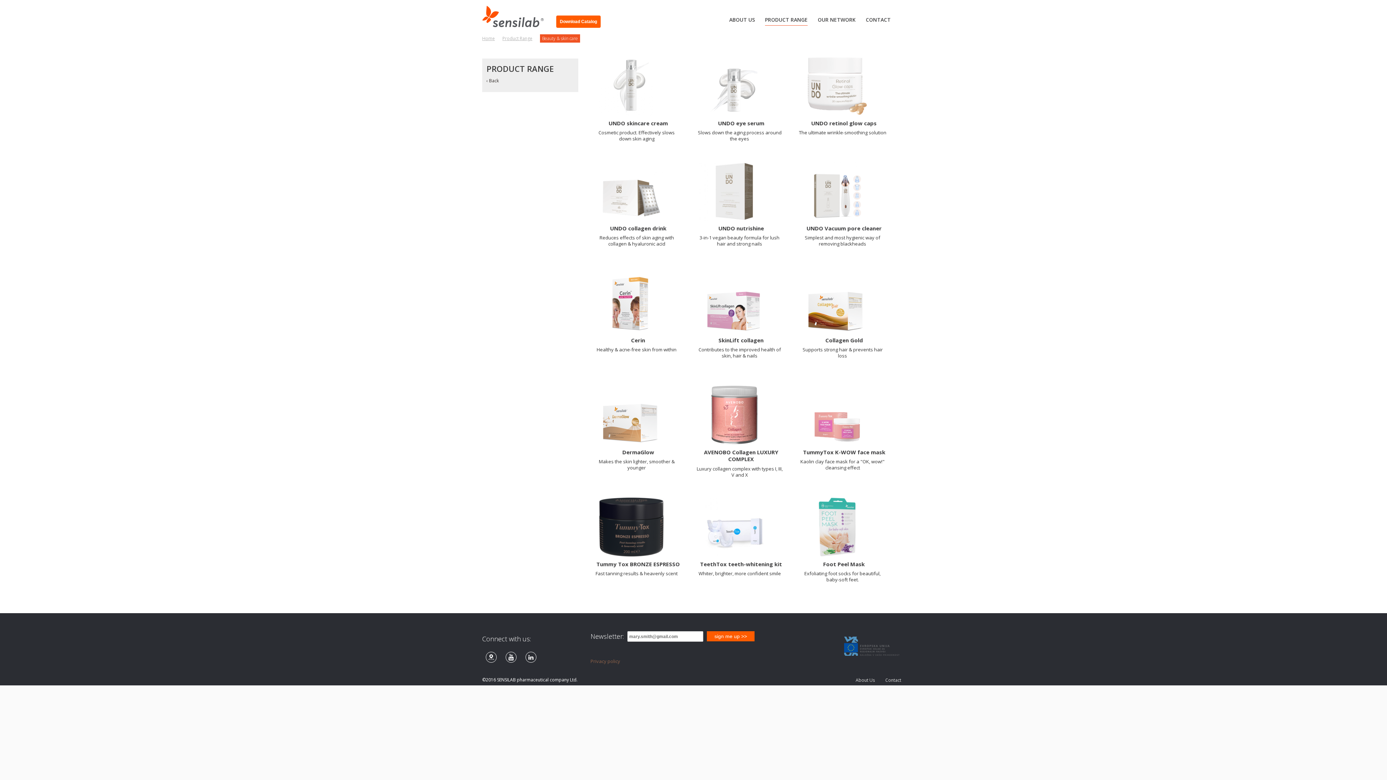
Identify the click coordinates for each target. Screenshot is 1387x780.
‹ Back (493, 81)
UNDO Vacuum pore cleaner (844, 228)
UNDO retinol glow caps (844, 123)
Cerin (638, 340)
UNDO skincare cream (638, 123)
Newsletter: (607, 636)
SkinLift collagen (741, 340)
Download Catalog (578, 21)
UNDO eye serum (741, 123)
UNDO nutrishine (741, 228)
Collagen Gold (844, 340)
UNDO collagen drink (638, 228)
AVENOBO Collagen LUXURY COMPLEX (741, 455)
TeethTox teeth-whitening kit (741, 564)
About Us (865, 680)
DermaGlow (638, 452)
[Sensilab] (515, 13)
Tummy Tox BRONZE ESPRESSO (638, 564)
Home (488, 38)
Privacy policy (605, 661)
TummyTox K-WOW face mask (844, 452)
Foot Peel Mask (844, 564)
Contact (893, 680)
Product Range (517, 38)
